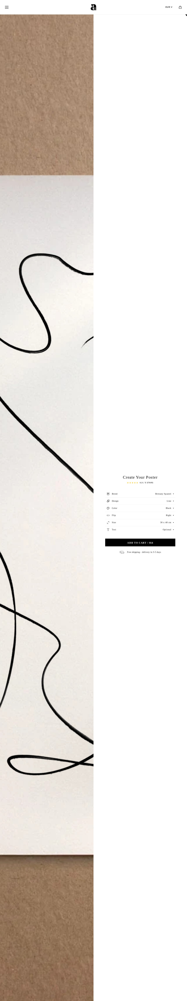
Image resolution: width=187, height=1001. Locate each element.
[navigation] (6, 7)
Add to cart (140, 543)
